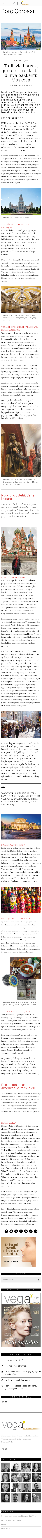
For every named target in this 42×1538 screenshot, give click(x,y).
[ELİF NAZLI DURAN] (16, 1477)
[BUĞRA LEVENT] (26, 1467)
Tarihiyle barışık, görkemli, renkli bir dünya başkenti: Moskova (21, 73)
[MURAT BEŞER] (36, 1487)
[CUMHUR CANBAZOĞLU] (5, 1477)
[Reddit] (31, 1231)
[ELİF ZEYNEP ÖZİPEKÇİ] (26, 1477)
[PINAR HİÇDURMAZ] (5, 1498)
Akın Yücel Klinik (14, 1436)
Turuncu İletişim (14, 1439)
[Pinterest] (21, 1231)
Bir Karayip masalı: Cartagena (17, 1380)
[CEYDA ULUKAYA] (36, 1467)
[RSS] (6, 1401)
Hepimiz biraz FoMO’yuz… (16, 1366)
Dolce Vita (17, 61)
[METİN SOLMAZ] (16, 1487)
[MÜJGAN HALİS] (26, 1487)
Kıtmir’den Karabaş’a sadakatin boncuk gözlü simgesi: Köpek (21, 1387)
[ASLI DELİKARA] (16, 1467)
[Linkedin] (26, 1231)
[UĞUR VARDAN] (36, 1498)
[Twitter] (16, 1231)
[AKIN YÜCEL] (5, 1467)
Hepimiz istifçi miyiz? (14, 1360)
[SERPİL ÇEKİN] (26, 1498)
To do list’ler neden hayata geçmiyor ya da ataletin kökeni (23, 1372)
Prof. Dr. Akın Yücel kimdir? (11, 1520)
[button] (38, 1279)
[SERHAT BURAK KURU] (16, 1498)
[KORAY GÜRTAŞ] (36, 1477)
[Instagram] (2, 1401)
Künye (3, 1524)
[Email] (35, 1231)
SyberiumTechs (7, 1442)
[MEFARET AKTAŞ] (5, 1487)
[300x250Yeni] (18, 1251)
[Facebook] (6, 1231)
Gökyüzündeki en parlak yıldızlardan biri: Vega (19, 1516)
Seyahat (25, 61)
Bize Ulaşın (5, 1529)
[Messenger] (11, 1231)
